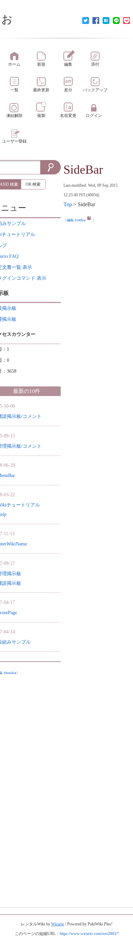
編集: (76, 220)
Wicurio (57, 924)
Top (67, 204)
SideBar (83, 169)
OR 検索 (33, 184)
